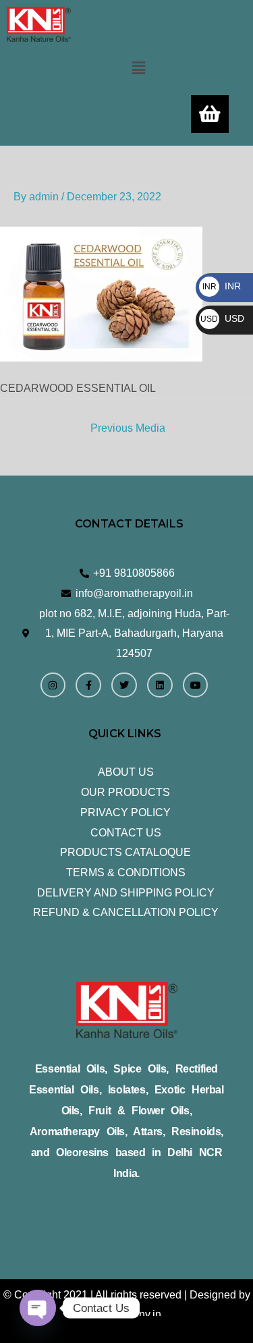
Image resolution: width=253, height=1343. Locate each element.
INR (221, 286)
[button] (138, 68)
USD (222, 318)
